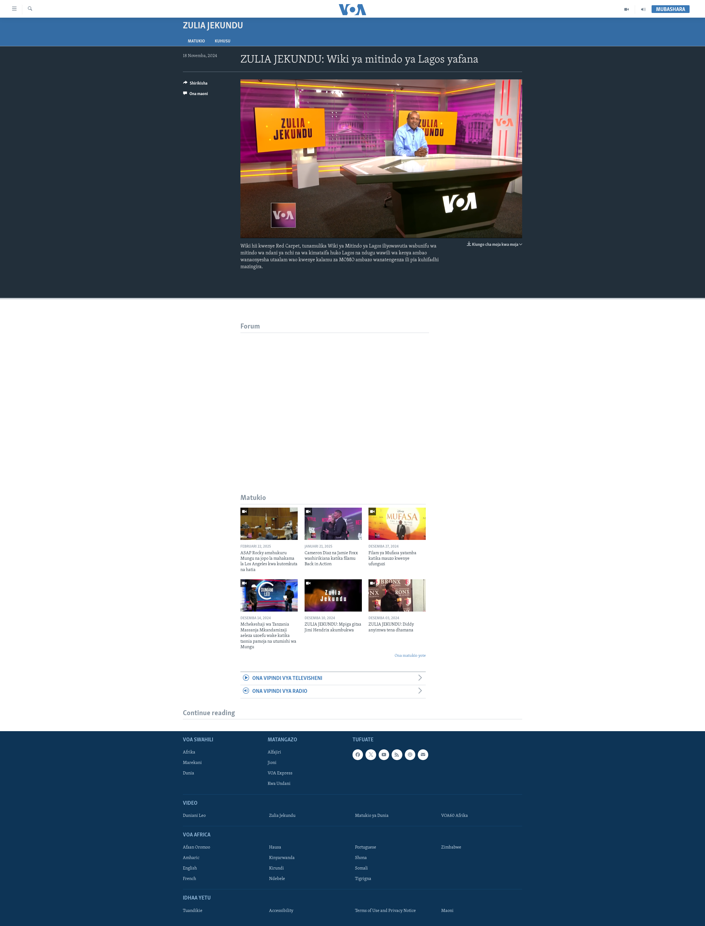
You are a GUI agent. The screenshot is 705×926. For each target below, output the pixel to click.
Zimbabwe (451, 848)
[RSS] (397, 755)
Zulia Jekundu (282, 816)
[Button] (195, 84)
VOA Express (280, 773)
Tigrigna (363, 879)
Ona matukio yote (410, 656)
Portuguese (365, 848)
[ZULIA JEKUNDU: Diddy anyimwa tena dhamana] (397, 595)
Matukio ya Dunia (372, 816)
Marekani (192, 763)
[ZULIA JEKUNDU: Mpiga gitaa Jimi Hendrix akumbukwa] (333, 595)
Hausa (275, 848)
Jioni (272, 763)
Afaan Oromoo (196, 848)
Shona (361, 858)
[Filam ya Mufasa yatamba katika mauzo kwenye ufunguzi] (397, 524)
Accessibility (281, 911)
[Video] (626, 9)
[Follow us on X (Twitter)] (370, 755)
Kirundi (276, 868)
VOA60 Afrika (454, 816)
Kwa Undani (279, 784)
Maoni (447, 911)
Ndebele (277, 879)
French (189, 879)
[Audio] (643, 9)
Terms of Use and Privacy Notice (385, 911)
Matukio (196, 41)
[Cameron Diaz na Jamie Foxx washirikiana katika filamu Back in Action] (333, 524)
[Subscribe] (423, 755)
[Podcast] (410, 755)
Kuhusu (223, 41)
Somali (361, 868)
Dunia (188, 773)
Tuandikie (192, 911)
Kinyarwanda (282, 858)
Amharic (191, 858)
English (190, 868)
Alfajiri (274, 752)
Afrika (189, 752)
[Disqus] (334, 402)
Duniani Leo (194, 816)
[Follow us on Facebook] (357, 755)
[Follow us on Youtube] (384, 755)
